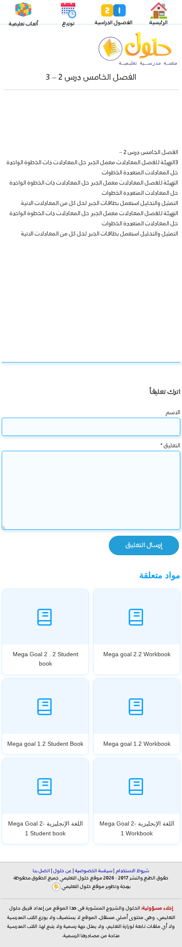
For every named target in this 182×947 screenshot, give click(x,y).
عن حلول (62, 871)
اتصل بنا (41, 871)
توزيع (68, 23)
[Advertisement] (91, 121)
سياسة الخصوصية (93, 871)
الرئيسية (158, 22)
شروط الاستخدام (132, 871)
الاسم (172, 413)
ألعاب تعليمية (23, 24)
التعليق (170, 446)
